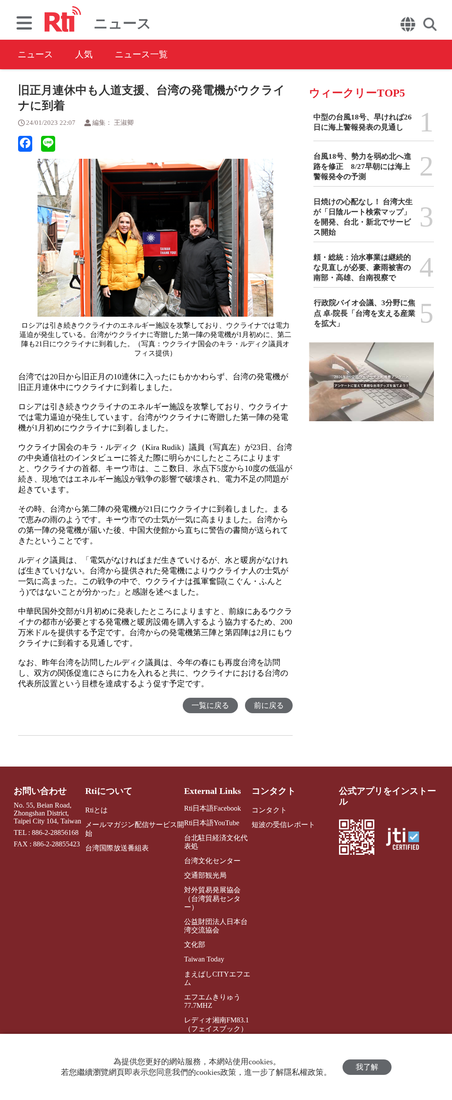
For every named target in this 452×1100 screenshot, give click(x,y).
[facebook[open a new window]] (25, 144)
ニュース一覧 (141, 54)
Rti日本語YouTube (211, 823)
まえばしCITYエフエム (217, 978)
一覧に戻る (210, 705)
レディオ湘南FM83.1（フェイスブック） (216, 1024)
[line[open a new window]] (48, 144)
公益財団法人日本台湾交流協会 (216, 926)
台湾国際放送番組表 (117, 848)
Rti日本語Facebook (212, 808)
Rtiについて (108, 791)
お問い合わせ (40, 791)
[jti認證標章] (408, 840)
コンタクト (274, 791)
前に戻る (269, 705)
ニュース (35, 54)
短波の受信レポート (283, 824)
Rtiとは (96, 810)
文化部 (194, 944)
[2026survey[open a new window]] (371, 388)
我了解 (367, 1067)
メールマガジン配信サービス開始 (134, 829)
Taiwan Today (204, 959)
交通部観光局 (205, 875)
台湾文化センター (212, 860)
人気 (84, 54)
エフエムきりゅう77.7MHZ (212, 1001)
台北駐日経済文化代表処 (216, 842)
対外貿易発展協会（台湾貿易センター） (212, 898)
